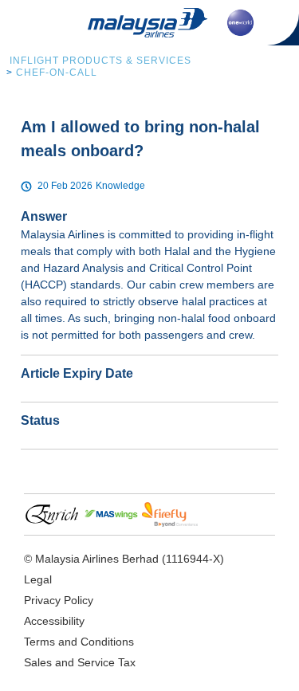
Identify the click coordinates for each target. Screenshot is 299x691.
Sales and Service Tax (80, 662)
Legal (38, 579)
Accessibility (54, 620)
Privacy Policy (58, 600)
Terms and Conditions (79, 641)
